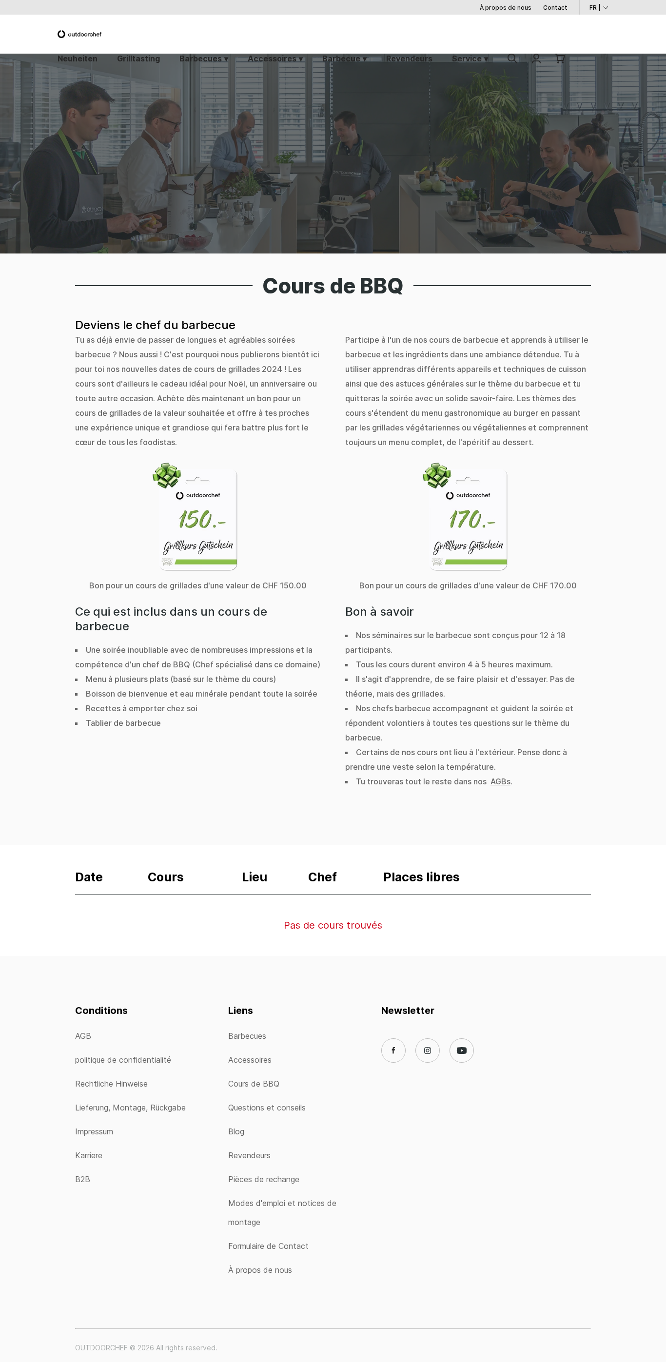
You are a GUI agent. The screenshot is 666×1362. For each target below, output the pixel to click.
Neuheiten (78, 58)
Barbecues (200, 58)
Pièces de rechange (263, 1179)
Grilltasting (138, 58)
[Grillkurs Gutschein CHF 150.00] (198, 519)
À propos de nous (505, 7)
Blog (236, 1131)
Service (467, 58)
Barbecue (341, 58)
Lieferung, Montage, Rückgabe (130, 1107)
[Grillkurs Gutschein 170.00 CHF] (468, 519)
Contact (555, 7)
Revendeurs (409, 58)
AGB (83, 1036)
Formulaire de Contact (268, 1246)
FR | (595, 7)
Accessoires (272, 58)
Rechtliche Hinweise (111, 1084)
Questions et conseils (267, 1107)
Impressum (94, 1131)
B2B (82, 1179)
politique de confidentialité (123, 1060)
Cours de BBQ (253, 1084)
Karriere (88, 1155)
